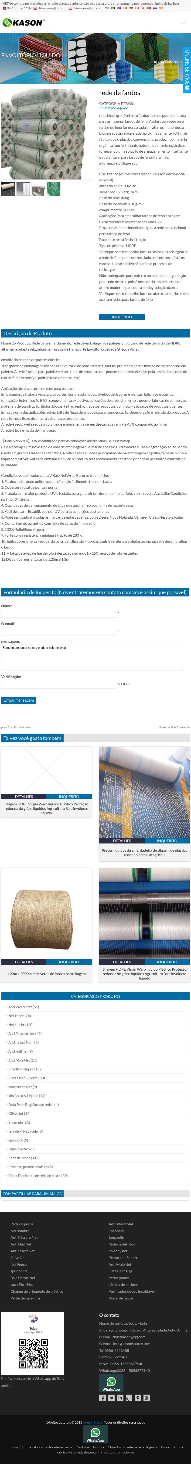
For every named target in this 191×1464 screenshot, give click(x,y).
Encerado (15, 1122)
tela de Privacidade (23, 1131)
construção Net (20, 1087)
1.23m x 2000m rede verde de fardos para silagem (46, 973)
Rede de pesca (19, 1158)
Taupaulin (116, 1237)
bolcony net (118, 1251)
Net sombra (17, 1025)
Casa (14, 1447)
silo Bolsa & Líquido (23, 1096)
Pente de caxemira (25, 1298)
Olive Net (15, 1113)
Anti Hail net (18, 1051)
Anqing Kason (93, 1422)
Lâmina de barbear (123, 1284)
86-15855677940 (19, 8)
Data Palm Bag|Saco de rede (30, 1104)
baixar (165, 1447)
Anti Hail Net (20, 1244)
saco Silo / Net (21, 1284)
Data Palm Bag (120, 1271)
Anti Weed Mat (20, 1007)
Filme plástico (19, 1149)
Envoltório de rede (16, 727)
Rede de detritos (122, 1244)
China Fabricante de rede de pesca (34, 1175)
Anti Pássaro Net (21, 1033)
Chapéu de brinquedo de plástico (36, 1291)
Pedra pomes (119, 1277)
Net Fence (16, 1016)
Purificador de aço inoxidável (132, 1291)
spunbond (15, 1140)
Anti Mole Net (19, 1060)
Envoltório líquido (175, 62)
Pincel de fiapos (121, 1298)
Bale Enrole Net (174, 727)
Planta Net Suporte (23, 1078)
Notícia (98, 1447)
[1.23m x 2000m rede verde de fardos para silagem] (46, 957)
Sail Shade (117, 1230)
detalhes (24, 796)
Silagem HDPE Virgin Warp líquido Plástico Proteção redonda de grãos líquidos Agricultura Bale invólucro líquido (46, 808)
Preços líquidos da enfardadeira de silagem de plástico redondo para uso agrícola (145, 852)
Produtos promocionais (26, 1167)
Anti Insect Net (20, 1042)
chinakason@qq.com (52, 8)
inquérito (122, 317)
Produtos (82, 1447)
